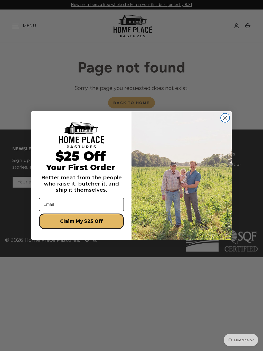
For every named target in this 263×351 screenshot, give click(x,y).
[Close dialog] (225, 117)
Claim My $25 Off (81, 221)
